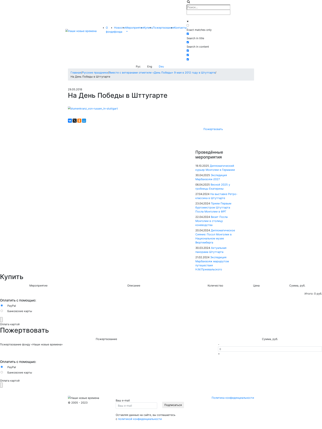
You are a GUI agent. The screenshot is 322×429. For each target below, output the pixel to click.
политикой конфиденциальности (140, 419)
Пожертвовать (213, 129)
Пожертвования (163, 27)
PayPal (11, 305)
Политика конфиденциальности (233, 397)
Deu (161, 66)
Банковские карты (19, 311)
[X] (75, 121)
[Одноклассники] (79, 121)
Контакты (180, 27)
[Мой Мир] (84, 121)
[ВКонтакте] (70, 121)
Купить (148, 27)
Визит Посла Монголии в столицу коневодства (211, 221)
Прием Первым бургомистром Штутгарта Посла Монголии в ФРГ (213, 207)
